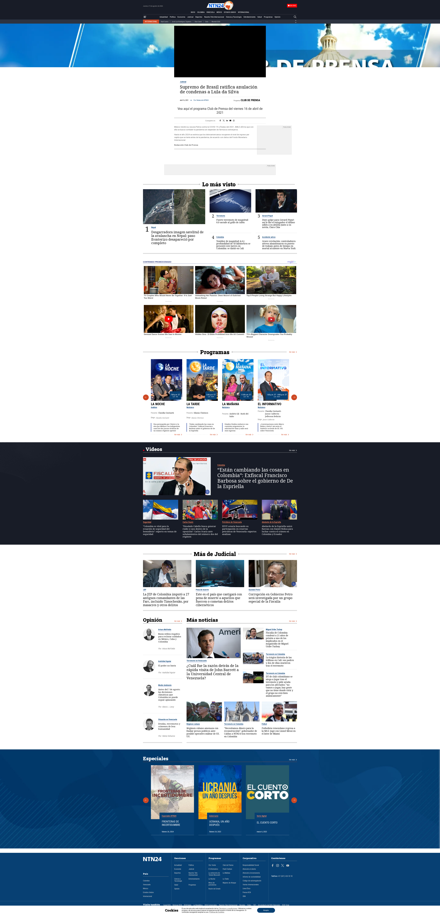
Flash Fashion (227, 869)
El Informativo (269, 404)
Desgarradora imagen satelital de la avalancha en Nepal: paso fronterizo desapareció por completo (177, 237)
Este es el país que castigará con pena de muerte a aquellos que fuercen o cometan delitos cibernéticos (219, 600)
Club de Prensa (250, 100)
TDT (254, 905)
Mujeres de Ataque (229, 883)
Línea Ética (246, 889)
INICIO (193, 12)
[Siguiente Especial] (294, 800)
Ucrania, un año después (219, 823)
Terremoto (220, 216)
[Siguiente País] (295, 22)
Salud (259, 17)
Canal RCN (166, 905)
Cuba (206, 22)
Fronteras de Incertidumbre (171, 823)
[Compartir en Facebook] (220, 121)
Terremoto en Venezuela (197, 661)
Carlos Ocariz (188, 522)
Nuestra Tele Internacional (214, 17)
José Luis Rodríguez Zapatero (181, 22)
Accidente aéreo (268, 237)
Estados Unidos (148, 892)
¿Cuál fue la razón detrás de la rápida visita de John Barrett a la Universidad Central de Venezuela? (213, 672)
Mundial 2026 (216, 22)
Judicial (190, 17)
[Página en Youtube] (287, 865)
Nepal (153, 227)
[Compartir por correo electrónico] (230, 121)
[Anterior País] (295, 21)
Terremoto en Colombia (275, 654)
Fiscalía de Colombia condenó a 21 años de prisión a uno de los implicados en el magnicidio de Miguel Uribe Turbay (277, 639)
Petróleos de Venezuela (232, 522)
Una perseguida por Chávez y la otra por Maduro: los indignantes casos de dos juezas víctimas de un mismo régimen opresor (166, 427)
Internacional (147, 896)
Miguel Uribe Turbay (274, 629)
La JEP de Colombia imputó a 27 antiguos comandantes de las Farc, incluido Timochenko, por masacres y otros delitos (166, 600)
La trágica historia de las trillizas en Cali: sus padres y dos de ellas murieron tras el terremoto (280, 661)
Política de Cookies (216, 912)
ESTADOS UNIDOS (230, 12)
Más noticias (202, 620)
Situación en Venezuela (167, 719)
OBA (244, 896)
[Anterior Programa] (146, 397)
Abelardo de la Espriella (271, 522)
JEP (144, 590)
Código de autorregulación (252, 881)
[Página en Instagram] (277, 865)
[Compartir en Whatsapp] (234, 121)
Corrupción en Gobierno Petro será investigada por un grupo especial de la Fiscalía (271, 598)
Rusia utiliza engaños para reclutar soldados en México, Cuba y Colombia (169, 637)
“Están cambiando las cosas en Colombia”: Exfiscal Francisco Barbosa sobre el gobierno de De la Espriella (202, 427)
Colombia (220, 237)
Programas (268, 17)
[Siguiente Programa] (294, 397)
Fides (249, 905)
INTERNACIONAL (243, 12)
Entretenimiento (250, 17)
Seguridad (147, 522)
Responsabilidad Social (251, 865)
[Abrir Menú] (145, 17)
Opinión (277, 17)
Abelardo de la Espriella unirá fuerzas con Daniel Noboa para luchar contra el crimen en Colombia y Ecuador (277, 530)
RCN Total (285, 905)
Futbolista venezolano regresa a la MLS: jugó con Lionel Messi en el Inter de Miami (279, 731)
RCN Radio (187, 905)
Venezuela (146, 885)
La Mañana (230, 404)
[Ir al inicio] (156, 862)
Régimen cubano (193, 724)
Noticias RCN (177, 905)
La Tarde (193, 404)
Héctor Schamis (168, 736)
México (145, 889)
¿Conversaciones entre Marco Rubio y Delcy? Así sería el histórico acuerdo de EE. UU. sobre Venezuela (272, 427)
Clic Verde (212, 865)
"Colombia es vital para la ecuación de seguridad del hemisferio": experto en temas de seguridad (160, 530)
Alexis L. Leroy (168, 707)
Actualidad (164, 17)
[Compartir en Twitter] (224, 121)
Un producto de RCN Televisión (269, 905)
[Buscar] (295, 17)
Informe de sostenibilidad (252, 877)
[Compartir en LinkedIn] (227, 121)
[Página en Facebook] (272, 865)
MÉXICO (219, 12)
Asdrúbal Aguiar (164, 661)
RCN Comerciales (211, 905)
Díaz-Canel (198, 22)
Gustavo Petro (254, 590)
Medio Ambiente (165, 685)
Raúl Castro (164, 22)
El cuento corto (267, 822)
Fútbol (264, 724)
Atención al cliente (249, 869)
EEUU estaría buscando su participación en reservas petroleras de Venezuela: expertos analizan (239, 530)
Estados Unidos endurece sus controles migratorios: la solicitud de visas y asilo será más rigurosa (236, 427)
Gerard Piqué (267, 216)
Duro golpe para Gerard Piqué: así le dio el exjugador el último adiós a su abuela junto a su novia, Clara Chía (278, 223)
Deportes (198, 17)
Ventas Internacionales (251, 885)
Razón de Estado (214, 889)
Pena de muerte (202, 590)
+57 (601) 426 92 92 (285, 876)
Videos (154, 449)
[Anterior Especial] (146, 800)
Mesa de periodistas (212, 884)
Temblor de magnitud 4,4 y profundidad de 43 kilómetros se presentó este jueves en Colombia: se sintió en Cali (233, 245)
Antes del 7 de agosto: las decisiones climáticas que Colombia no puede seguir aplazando (169, 694)
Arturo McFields (164, 629)
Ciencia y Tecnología (234, 17)
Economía (181, 17)
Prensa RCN (247, 892)
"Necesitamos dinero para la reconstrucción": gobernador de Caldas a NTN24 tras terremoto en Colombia (240, 732)
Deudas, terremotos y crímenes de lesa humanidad (169, 726)
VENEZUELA (210, 12)
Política (173, 17)
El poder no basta (167, 665)
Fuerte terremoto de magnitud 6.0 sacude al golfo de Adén (232, 221)
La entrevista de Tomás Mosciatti (214, 874)
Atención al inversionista (251, 873)
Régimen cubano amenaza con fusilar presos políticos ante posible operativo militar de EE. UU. (203, 732)
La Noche (158, 404)
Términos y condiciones (228, 908)
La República (198, 905)
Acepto (266, 910)
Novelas (242, 905)
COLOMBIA (201, 12)
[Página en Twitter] (282, 865)
